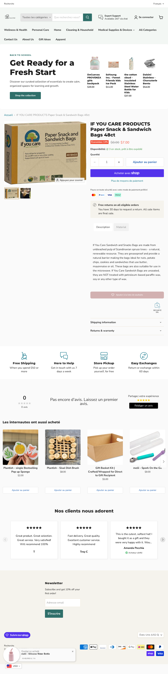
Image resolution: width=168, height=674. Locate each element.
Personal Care (40, 30)
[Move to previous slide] (5, 540)
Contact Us (10, 39)
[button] (12, 193)
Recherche (9, 4)
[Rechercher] (87, 17)
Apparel (61, 39)
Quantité (95, 154)
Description (103, 227)
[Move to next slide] (163, 540)
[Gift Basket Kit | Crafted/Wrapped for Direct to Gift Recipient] (105, 447)
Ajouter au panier (20, 490)
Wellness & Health (15, 30)
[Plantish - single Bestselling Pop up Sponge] (20, 447)
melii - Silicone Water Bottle (35, 653)
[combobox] (13, 666)
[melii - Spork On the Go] (147, 447)
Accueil (8, 115)
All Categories (148, 30)
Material (121, 227)
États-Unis (149, 634)
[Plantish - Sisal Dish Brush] (63, 447)
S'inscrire (54, 614)
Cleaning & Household (79, 30)
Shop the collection (25, 95)
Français (157, 3)
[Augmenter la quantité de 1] (119, 162)
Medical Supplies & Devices (115, 30)
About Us (28, 39)
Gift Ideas (45, 39)
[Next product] (163, 461)
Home (57, 30)
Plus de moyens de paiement (127, 181)
